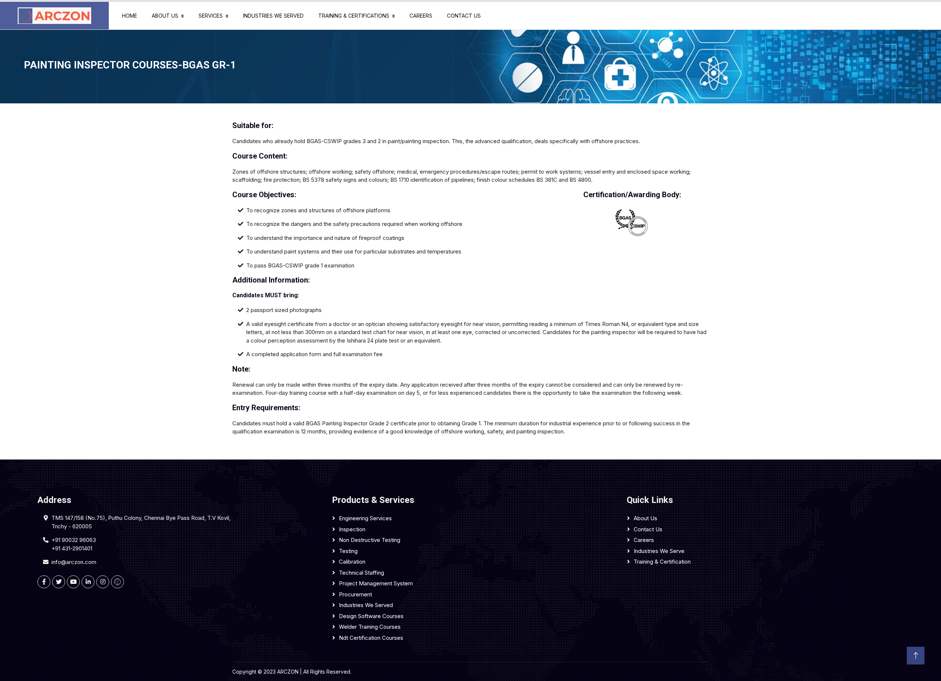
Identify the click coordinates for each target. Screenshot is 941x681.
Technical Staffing (361, 572)
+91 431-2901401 (71, 548)
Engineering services (365, 518)
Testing (348, 550)
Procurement (355, 594)
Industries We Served (273, 16)
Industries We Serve (659, 550)
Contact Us (464, 16)
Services (212, 16)
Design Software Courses (371, 616)
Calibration (352, 561)
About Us (166, 16)
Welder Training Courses (370, 626)
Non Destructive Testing (369, 539)
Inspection (352, 529)
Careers (420, 16)
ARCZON (287, 671)
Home (129, 16)
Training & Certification (662, 561)
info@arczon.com (73, 561)
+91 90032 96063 (73, 539)
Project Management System (376, 583)
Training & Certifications (355, 16)
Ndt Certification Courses (371, 637)
